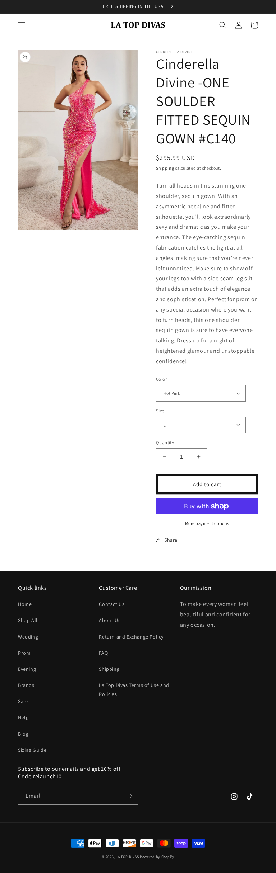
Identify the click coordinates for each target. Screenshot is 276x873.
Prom (24, 653)
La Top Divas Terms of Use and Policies (134, 689)
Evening (27, 669)
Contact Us (111, 604)
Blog (23, 734)
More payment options (207, 523)
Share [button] (171, 540)
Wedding (28, 637)
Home (25, 604)
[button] (21, 25)
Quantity (165, 443)
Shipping (165, 168)
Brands (26, 685)
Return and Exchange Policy (131, 637)
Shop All (28, 620)
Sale (23, 701)
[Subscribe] (130, 796)
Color (161, 379)
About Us (109, 620)
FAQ (103, 653)
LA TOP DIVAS (128, 856)
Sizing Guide (32, 750)
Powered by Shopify (157, 856)
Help (23, 717)
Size (160, 411)
